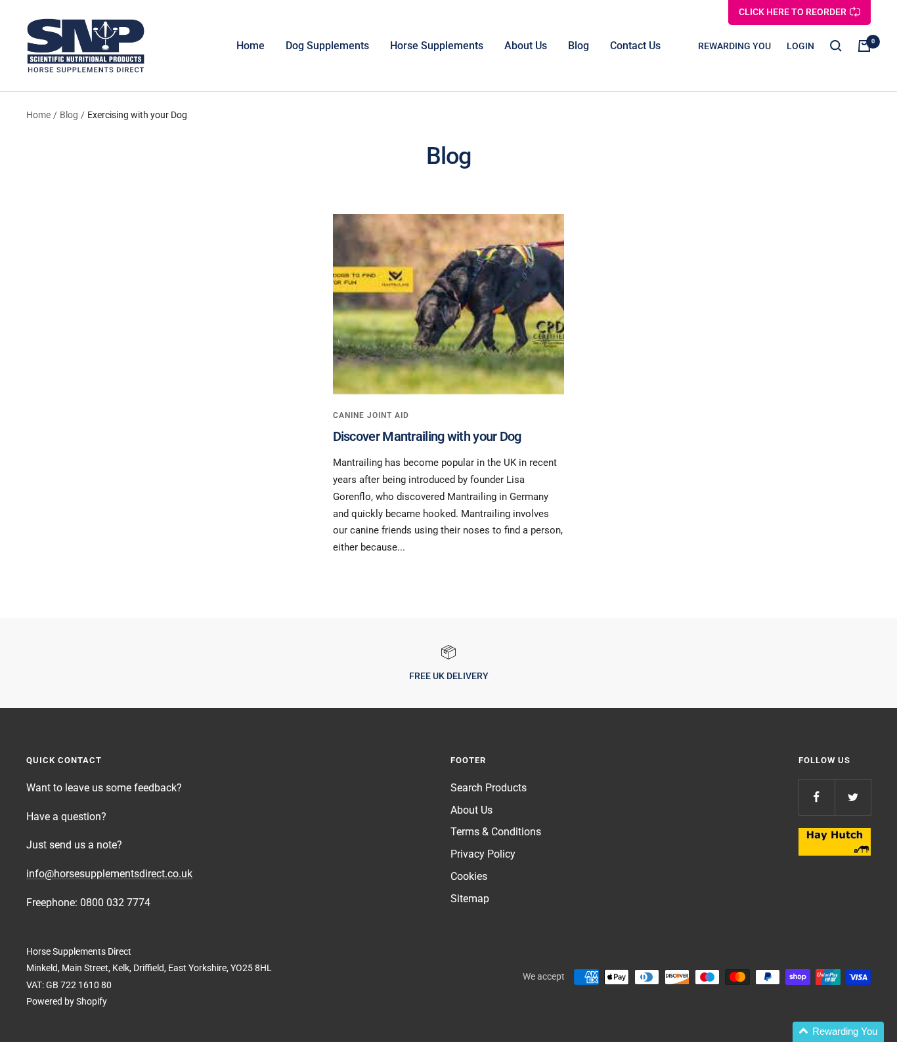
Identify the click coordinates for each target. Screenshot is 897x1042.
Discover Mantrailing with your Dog (427, 436)
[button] (838, 1032)
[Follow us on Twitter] (853, 797)
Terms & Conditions (495, 831)
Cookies (468, 876)
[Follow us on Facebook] (817, 797)
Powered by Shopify (66, 1001)
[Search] (836, 46)
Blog (578, 45)
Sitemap (469, 898)
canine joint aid (371, 415)
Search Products (488, 788)
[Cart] (864, 46)
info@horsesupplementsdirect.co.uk (109, 873)
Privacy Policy (482, 854)
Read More (380, 571)
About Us (525, 45)
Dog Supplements (327, 45)
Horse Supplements (436, 45)
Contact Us (635, 45)
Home (250, 45)
